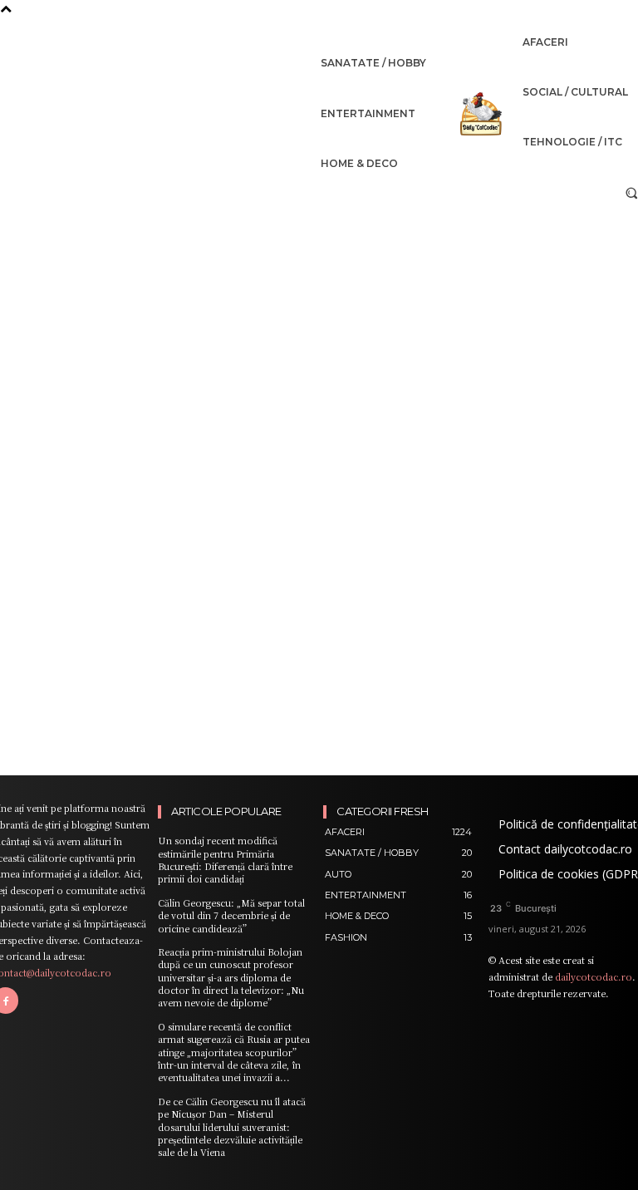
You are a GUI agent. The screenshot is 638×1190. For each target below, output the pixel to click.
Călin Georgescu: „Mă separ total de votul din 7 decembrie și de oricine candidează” (231, 915)
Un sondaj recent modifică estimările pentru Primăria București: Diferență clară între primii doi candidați (225, 859)
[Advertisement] (319, 335)
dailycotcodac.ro (593, 976)
